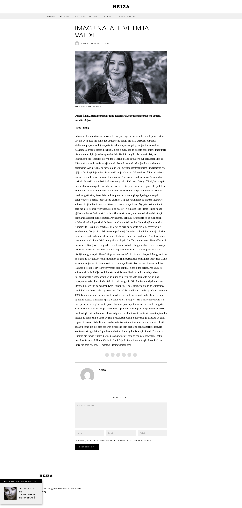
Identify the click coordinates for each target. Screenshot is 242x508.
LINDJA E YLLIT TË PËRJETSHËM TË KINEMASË (28, 493)
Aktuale (51, 16)
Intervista (79, 16)
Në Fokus (64, 16)
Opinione (105, 43)
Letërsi (93, 16)
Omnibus (108, 16)
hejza (102, 370)
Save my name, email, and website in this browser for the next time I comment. (115, 440)
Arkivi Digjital (127, 16)
